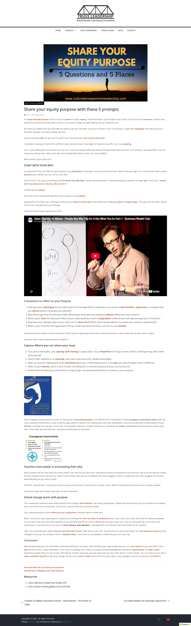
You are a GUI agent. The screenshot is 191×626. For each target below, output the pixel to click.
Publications (107, 30)
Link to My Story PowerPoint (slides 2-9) (47, 582)
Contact (131, 30)
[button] (74, 31)
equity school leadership (34, 103)
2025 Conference (88, 30)
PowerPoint (105, 351)
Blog (120, 30)
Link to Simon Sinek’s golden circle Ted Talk (49, 586)
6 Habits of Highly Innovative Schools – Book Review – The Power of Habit (58, 602)
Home (58, 30)
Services (69, 30)
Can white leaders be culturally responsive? (145, 600)
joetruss (41, 115)
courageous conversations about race (145, 419)
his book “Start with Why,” (74, 180)
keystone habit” (69, 534)
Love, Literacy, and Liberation (76, 525)
